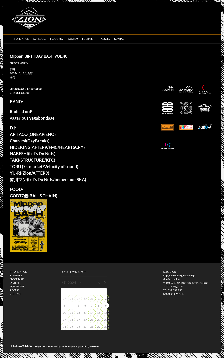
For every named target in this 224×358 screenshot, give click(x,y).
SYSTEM (73, 38)
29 (78, 298)
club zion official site (21, 346)
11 (71, 312)
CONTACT (120, 38)
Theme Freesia (52, 346)
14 (91, 312)
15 (98, 312)
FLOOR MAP (57, 38)
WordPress (65, 346)
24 (64, 326)
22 (98, 319)
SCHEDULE (39, 38)
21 (91, 319)
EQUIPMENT (89, 38)
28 (71, 298)
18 (71, 319)
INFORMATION (20, 38)
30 (105, 326)
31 (91, 298)
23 (105, 319)
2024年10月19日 (20, 62)
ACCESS (105, 38)
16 (105, 312)
